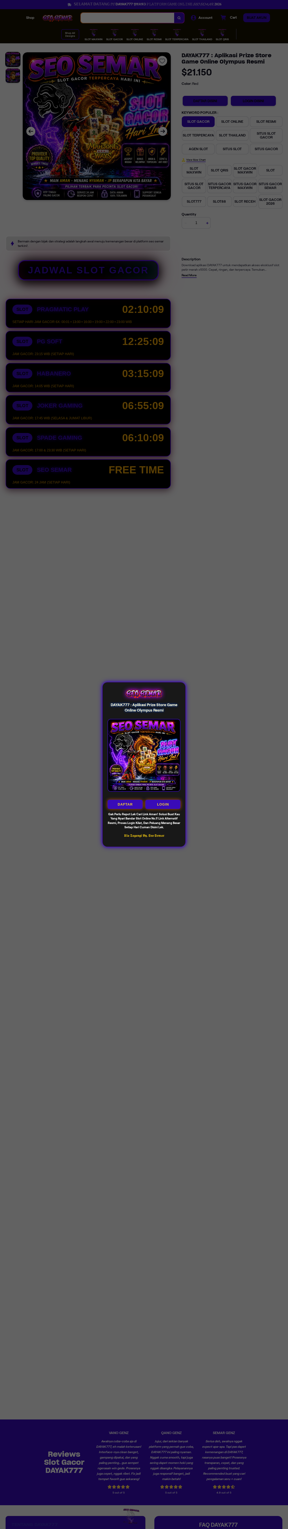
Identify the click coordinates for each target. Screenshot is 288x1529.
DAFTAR (125, 804)
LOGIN (163, 804)
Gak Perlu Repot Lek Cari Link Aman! (133, 814)
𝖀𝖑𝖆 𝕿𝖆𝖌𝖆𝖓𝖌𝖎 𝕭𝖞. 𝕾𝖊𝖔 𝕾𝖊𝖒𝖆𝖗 (144, 835)
